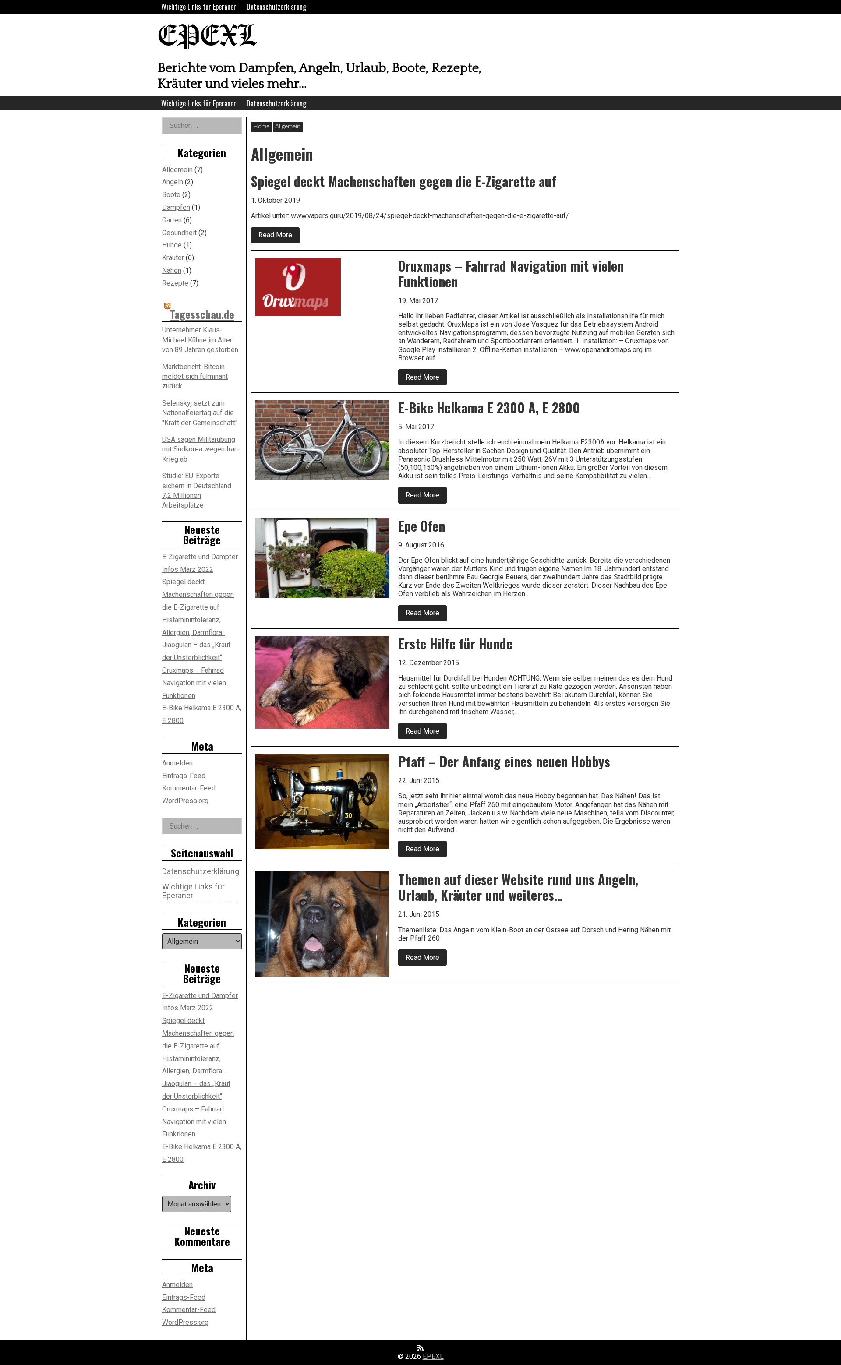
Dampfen (176, 207)
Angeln (172, 182)
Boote (171, 194)
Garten (172, 220)
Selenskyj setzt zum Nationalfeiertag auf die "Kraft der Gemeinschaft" (199, 413)
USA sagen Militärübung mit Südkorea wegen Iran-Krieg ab (201, 449)
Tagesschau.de (202, 314)
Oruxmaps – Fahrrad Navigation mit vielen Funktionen (194, 683)
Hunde (172, 245)
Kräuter (173, 258)
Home (261, 126)
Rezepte (175, 283)
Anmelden (177, 763)
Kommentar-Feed (189, 788)
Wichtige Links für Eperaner (198, 6)
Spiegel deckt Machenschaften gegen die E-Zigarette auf (198, 594)
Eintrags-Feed (183, 776)
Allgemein (177, 170)
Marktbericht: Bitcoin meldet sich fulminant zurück (195, 377)
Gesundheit (179, 233)
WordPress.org (185, 801)
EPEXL (207, 37)
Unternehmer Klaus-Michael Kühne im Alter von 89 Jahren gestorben (200, 340)
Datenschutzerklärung (276, 6)
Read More (279, 236)
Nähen (171, 270)
